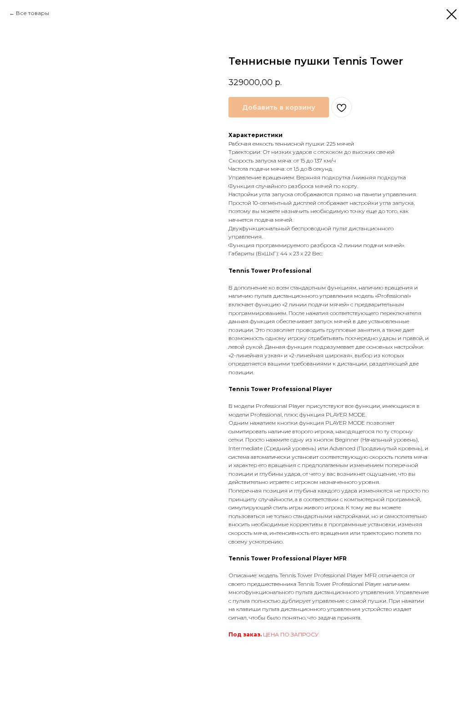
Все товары (32, 13)
